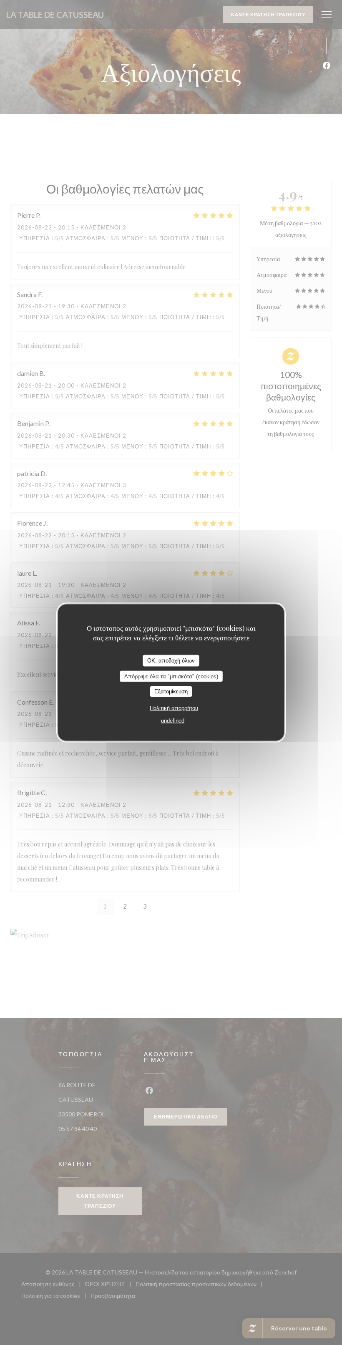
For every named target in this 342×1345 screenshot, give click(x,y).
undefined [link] (172, 720)
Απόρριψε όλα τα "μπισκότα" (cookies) (171, 676)
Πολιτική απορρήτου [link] (174, 708)
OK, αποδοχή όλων (171, 660)
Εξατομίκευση (171, 691)
